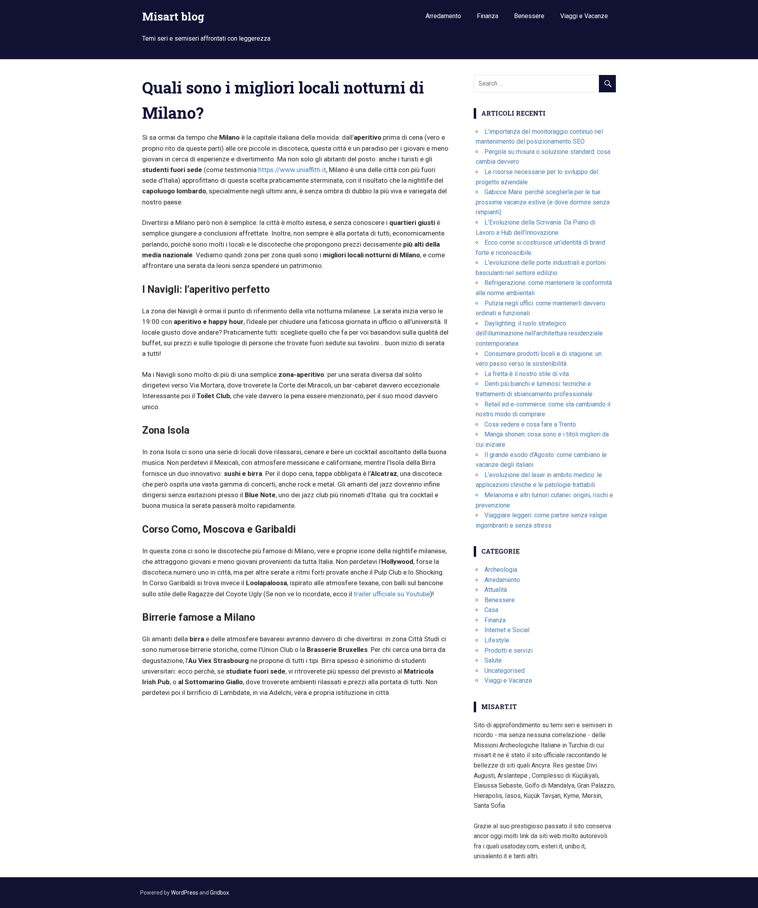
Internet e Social (506, 630)
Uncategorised (504, 670)
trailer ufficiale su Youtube (392, 594)
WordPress (184, 892)
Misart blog (173, 16)
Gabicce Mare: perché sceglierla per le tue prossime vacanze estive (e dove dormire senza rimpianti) (543, 202)
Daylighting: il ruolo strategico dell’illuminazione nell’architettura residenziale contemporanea (539, 333)
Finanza (487, 16)
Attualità (495, 589)
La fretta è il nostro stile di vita (526, 374)
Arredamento (443, 16)
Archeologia (500, 569)
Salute (493, 660)
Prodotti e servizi (508, 650)
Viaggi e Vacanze (584, 16)
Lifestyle (496, 640)
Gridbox (219, 892)
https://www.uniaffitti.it (292, 170)
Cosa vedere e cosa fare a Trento (530, 424)
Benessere (529, 16)
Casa (491, 610)
